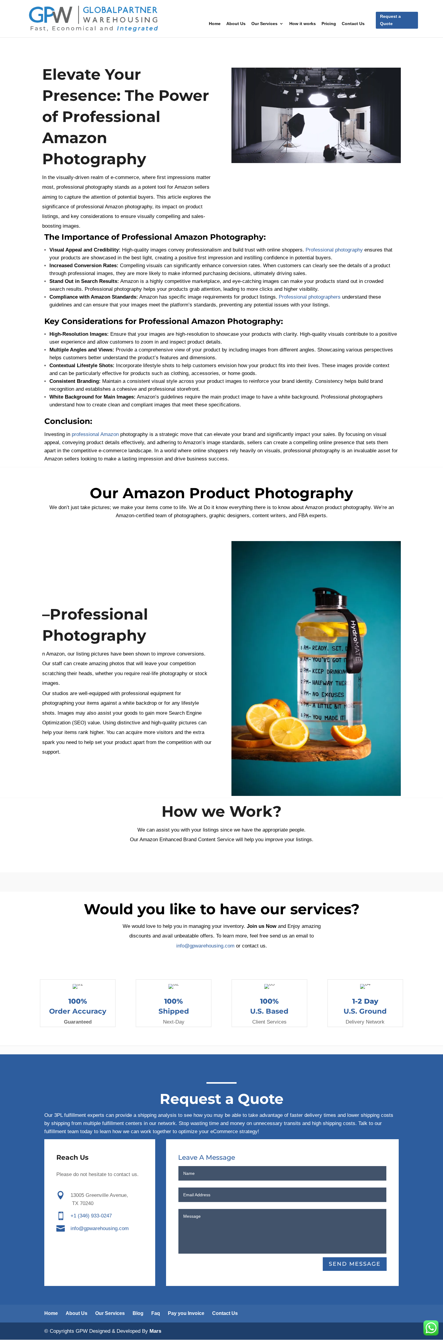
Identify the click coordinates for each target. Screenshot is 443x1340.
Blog (138, 1313)
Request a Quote (390, 20)
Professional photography (333, 250)
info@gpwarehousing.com (205, 946)
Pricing (329, 23)
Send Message (355, 1264)
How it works (302, 23)
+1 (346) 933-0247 (91, 1216)
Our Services (264, 23)
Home (215, 23)
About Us (236, 23)
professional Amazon (95, 434)
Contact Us (353, 23)
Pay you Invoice (186, 1313)
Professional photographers (310, 297)
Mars (155, 1331)
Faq (155, 1313)
